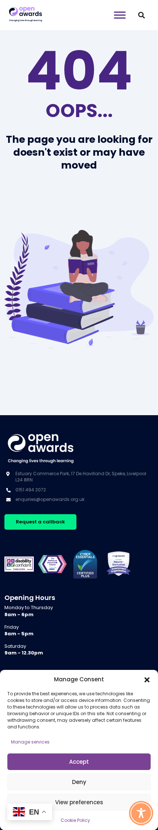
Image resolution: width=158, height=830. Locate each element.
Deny (79, 782)
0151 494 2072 (30, 490)
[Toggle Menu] (120, 14)
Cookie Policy (75, 820)
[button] (147, 679)
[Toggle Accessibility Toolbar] (141, 813)
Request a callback (40, 521)
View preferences (79, 802)
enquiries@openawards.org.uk (50, 499)
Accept (79, 762)
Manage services (30, 742)
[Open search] (141, 15)
